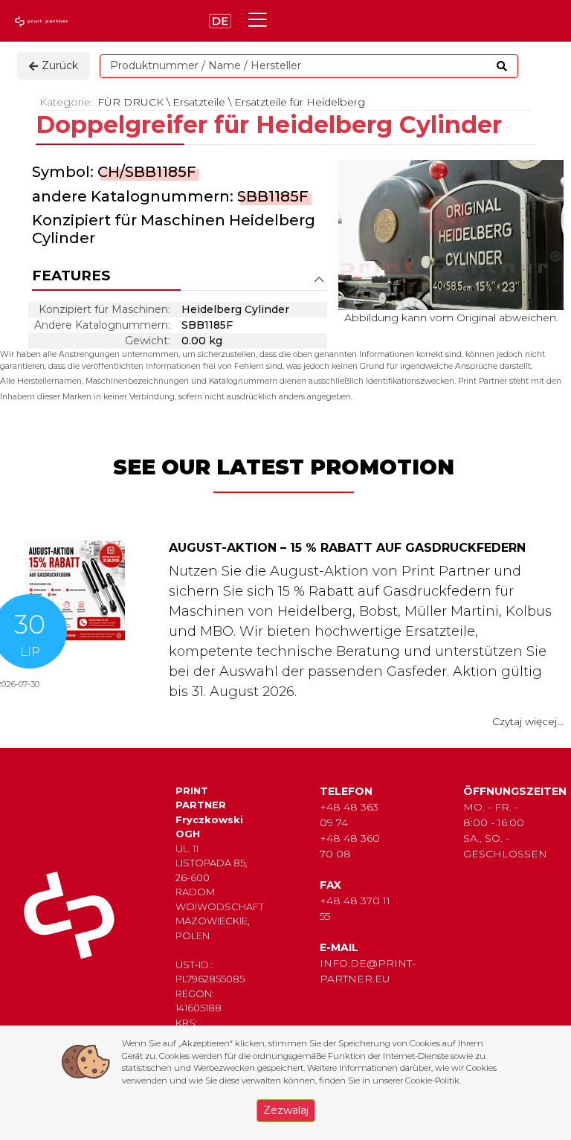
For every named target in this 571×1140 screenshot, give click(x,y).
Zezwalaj (286, 1110)
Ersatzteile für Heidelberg (299, 102)
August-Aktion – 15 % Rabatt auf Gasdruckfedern (347, 548)
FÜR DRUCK (130, 102)
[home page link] (43, 21)
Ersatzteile (198, 102)
